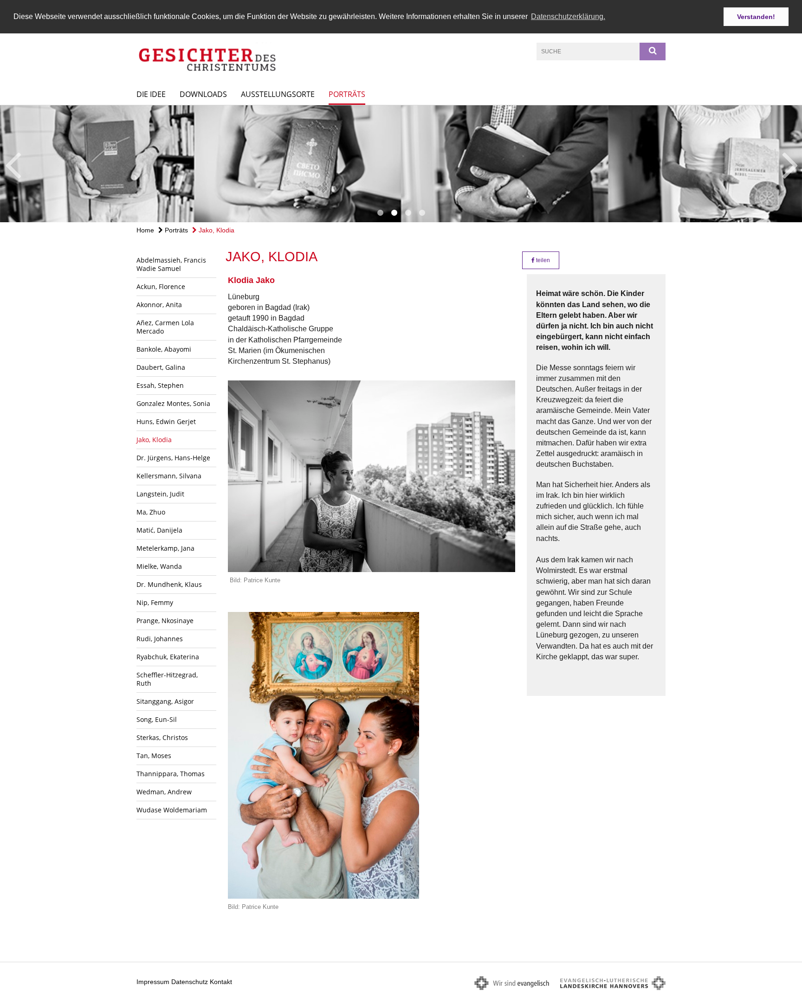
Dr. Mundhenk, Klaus (169, 584)
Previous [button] (13, 164)
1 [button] (380, 213)
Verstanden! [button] (756, 16)
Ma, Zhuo (150, 512)
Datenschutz (189, 981)
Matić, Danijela (159, 530)
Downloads (203, 94)
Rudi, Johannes (159, 638)
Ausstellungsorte (278, 94)
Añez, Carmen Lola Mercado (165, 326)
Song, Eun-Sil (156, 719)
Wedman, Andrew (164, 791)
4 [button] (422, 213)
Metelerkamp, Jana (165, 548)
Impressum (152, 981)
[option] (401, 163)
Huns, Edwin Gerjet (166, 421)
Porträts (347, 94)
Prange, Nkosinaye (165, 620)
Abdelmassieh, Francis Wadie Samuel (171, 264)
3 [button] (408, 213)
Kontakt (221, 981)
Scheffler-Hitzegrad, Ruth (167, 679)
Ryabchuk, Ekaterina (167, 656)
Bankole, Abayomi (163, 349)
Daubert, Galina (160, 367)
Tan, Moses (153, 755)
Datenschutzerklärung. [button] (568, 16)
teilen (542, 260)
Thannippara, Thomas (170, 773)
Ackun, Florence (160, 286)
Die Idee (151, 94)
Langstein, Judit (160, 493)
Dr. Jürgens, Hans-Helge (173, 457)
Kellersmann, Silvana (168, 475)
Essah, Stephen (160, 385)
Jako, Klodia (215, 230)
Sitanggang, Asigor (165, 701)
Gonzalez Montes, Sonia (173, 403)
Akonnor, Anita (159, 304)
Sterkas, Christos (162, 737)
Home (145, 230)
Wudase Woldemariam (171, 809)
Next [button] (790, 164)
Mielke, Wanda (159, 566)
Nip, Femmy (154, 602)
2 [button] (394, 213)
